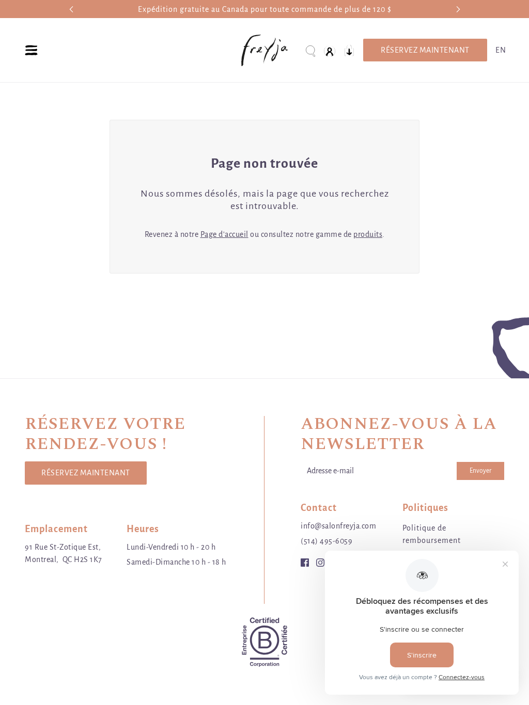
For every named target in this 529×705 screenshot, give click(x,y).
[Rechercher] (310, 50)
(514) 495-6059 (326, 541)
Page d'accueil (224, 234)
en (500, 50)
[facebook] (305, 562)
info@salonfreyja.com (338, 526)
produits (367, 234)
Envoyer (480, 470)
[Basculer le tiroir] (31, 50)
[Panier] (349, 50)
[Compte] (329, 50)
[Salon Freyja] (264, 50)
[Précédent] (71, 9)
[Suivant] (458, 9)
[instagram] (320, 562)
